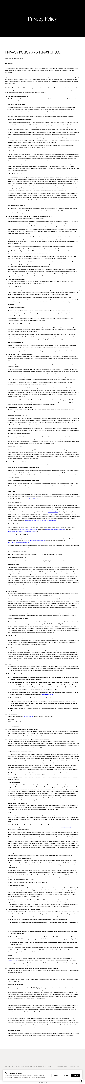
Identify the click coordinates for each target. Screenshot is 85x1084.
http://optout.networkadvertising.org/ (18, 542)
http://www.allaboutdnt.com (34, 499)
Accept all (75, 1075)
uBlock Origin (52, 520)
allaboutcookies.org (53, 512)
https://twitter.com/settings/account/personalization (22, 531)
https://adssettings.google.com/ (28, 529)
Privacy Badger (28, 520)
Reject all (56, 1075)
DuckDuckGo (37, 520)
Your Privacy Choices (42, 1082)
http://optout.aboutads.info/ (37, 540)
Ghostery (43, 520)
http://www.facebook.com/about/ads (55, 529)
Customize (65, 1075)
